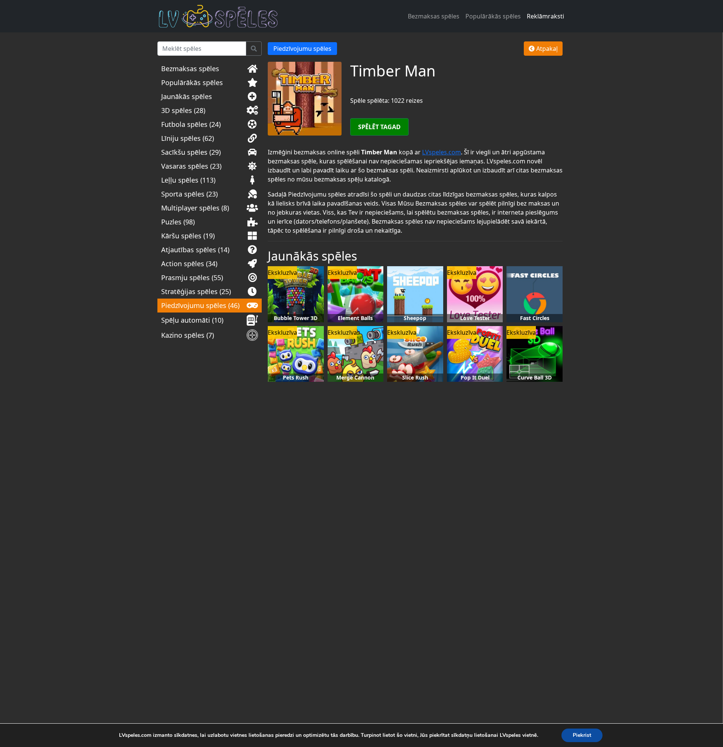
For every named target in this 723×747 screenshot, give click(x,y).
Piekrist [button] (582, 735)
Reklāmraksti (545, 16)
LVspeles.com (441, 152)
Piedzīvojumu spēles (302, 48)
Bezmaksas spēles (433, 16)
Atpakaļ (546, 48)
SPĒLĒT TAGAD (379, 127)
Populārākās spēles (493, 16)
